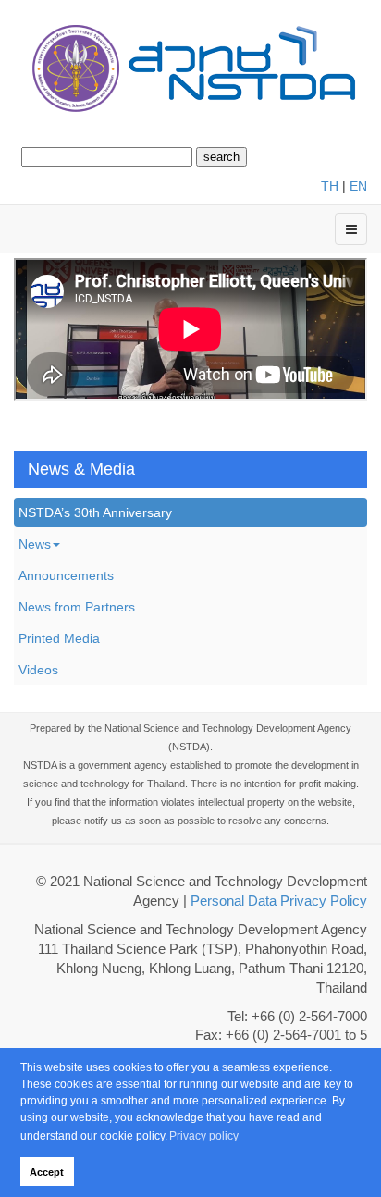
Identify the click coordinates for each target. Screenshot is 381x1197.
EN (358, 186)
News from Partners (76, 606)
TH (329, 186)
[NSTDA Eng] (190, 70)
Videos (38, 669)
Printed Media (59, 638)
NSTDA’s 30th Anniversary (95, 512)
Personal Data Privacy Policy (278, 901)
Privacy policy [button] (204, 1135)
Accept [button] (47, 1172)
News (34, 544)
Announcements (66, 575)
